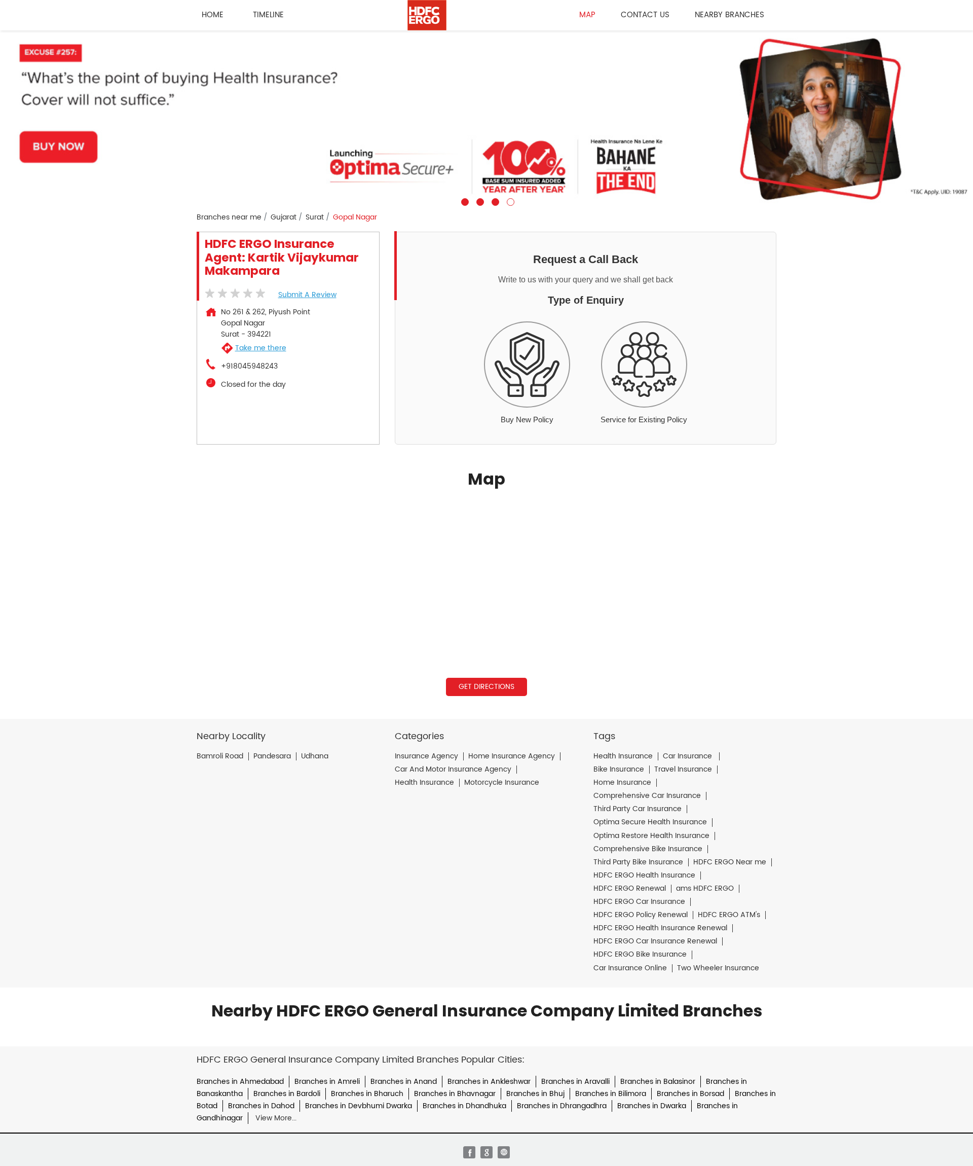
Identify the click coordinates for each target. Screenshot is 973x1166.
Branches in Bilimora (610, 1094)
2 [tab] (478, 200)
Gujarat (283, 217)
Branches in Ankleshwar (489, 1081)
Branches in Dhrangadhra (562, 1106)
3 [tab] (494, 200)
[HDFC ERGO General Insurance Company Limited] (426, 15)
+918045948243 (249, 366)
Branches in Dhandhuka (464, 1106)
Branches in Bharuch (367, 1094)
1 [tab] (463, 200)
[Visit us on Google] (486, 1152)
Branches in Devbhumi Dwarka (358, 1106)
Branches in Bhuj (535, 1094)
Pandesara (272, 756)
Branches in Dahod (261, 1106)
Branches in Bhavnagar (455, 1094)
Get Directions (486, 687)
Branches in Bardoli (286, 1094)
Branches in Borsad (690, 1094)
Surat (315, 217)
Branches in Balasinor (657, 1081)
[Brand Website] (504, 1152)
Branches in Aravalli (575, 1081)
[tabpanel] (486, 118)
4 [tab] (509, 200)
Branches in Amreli (327, 1081)
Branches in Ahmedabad (240, 1081)
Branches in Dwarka (651, 1106)
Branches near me (229, 217)
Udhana (314, 756)
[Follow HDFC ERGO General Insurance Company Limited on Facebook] (469, 1152)
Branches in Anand (403, 1081)
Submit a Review (307, 295)
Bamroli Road (220, 756)
